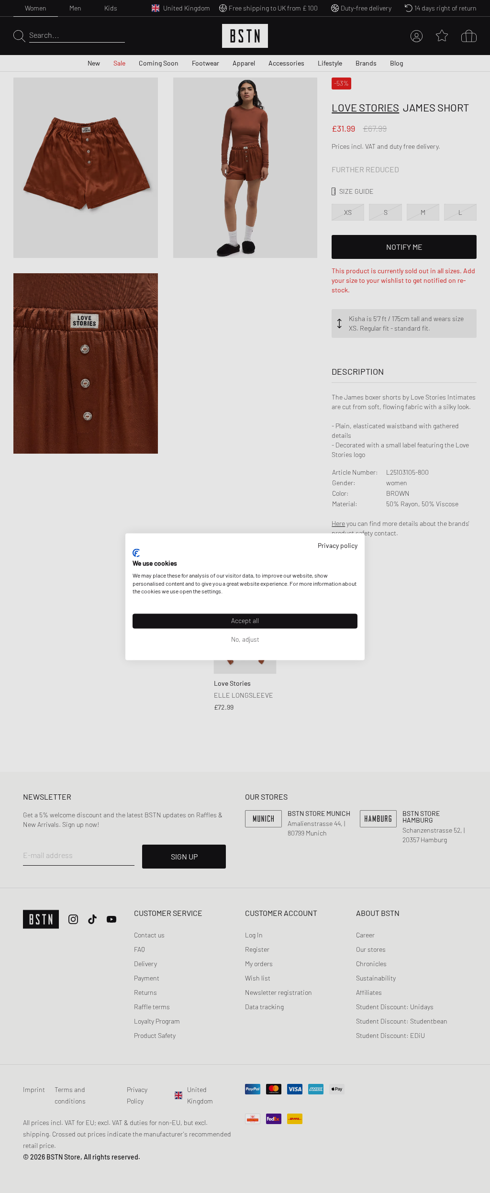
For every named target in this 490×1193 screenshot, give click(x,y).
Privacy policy (337, 545)
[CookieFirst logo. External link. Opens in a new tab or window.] (136, 553)
